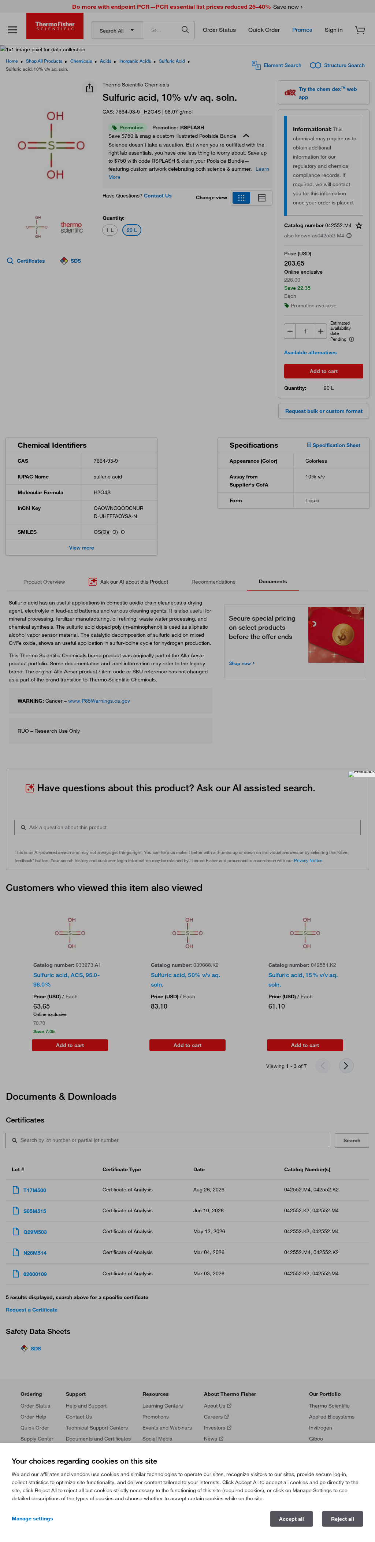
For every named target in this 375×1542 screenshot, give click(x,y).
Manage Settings (32, 1518)
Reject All (342, 1519)
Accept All (291, 1519)
